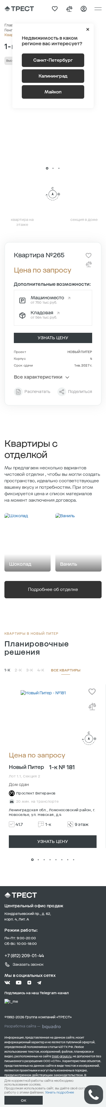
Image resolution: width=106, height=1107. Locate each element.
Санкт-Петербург (53, 60)
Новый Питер (79, 352)
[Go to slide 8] (73, 859)
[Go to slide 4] (50, 859)
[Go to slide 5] (56, 859)
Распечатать (37, 391)
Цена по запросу (37, 755)
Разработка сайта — (22, 1026)
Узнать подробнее (59, 1092)
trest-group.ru (62, 1056)
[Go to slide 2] (53, 168)
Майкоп (53, 92)
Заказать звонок (28, 964)
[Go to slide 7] (67, 859)
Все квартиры (65, 670)
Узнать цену (53, 337)
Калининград (53, 76)
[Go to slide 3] (58, 168)
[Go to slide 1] (47, 168)
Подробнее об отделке (53, 589)
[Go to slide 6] (61, 859)
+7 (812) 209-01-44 (24, 955)
